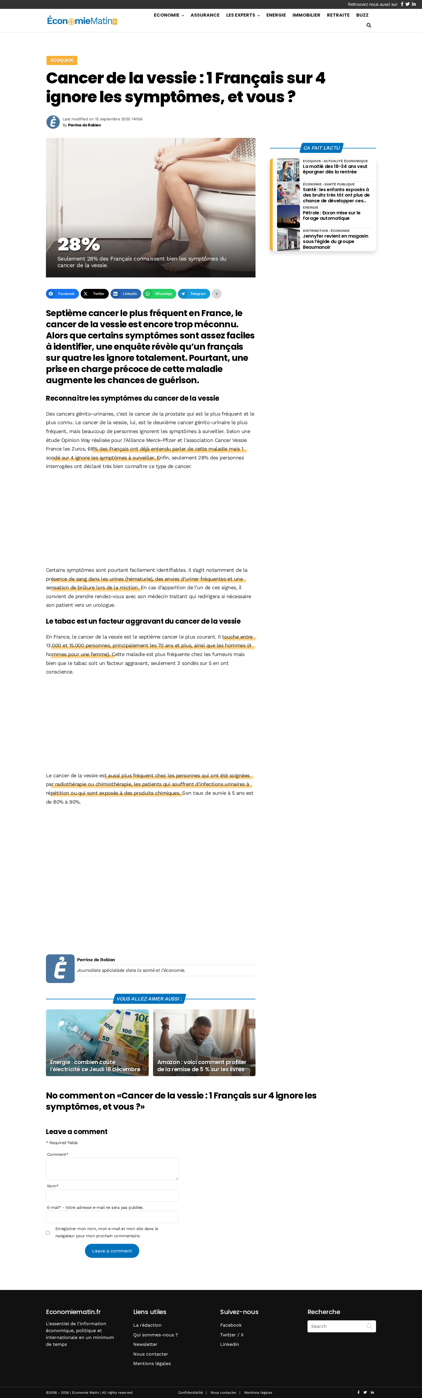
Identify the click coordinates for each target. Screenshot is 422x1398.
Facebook (231, 1325)
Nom (53, 1186)
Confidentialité (190, 1393)
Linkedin (229, 1344)
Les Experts (240, 15)
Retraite (338, 15)
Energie (276, 15)
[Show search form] (369, 25)
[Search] (369, 1325)
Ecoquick (62, 60)
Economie (166, 15)
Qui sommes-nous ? (155, 1335)
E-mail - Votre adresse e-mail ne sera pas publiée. (95, 1207)
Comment (57, 1154)
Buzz (362, 15)
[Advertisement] (150, 519)
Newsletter (145, 1344)
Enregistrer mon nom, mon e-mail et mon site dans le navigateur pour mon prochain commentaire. (106, 1232)
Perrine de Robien (96, 959)
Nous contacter (150, 1354)
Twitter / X (232, 1335)
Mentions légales (152, 1363)
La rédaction (147, 1325)
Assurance (205, 15)
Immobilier (306, 15)
